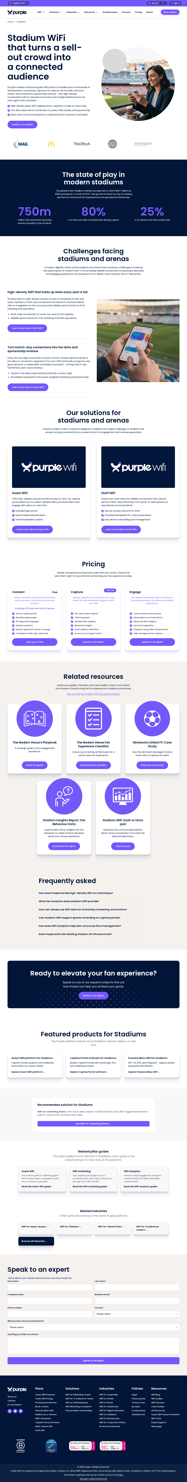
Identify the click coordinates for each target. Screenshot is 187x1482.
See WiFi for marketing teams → (93, 1123)
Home (10, 21)
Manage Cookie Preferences (93, 1478)
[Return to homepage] (18, 12)
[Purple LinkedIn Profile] (10, 1411)
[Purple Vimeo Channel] (20, 1411)
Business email (103, 1294)
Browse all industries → (35, 1241)
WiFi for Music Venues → (35, 1226)
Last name (101, 1281)
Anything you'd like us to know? (23, 1334)
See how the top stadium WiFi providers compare (93, 694)
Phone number (15, 1307)
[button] (41, 12)
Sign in (177, 3)
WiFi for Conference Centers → (147, 1228)
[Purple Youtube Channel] (15, 1411)
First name (14, 1281)
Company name (16, 1294)
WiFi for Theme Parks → (111, 1226)
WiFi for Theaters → (71, 1226)
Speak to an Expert (93, 1360)
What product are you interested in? (26, 1321)
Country (99, 1307)
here (121, 1475)
